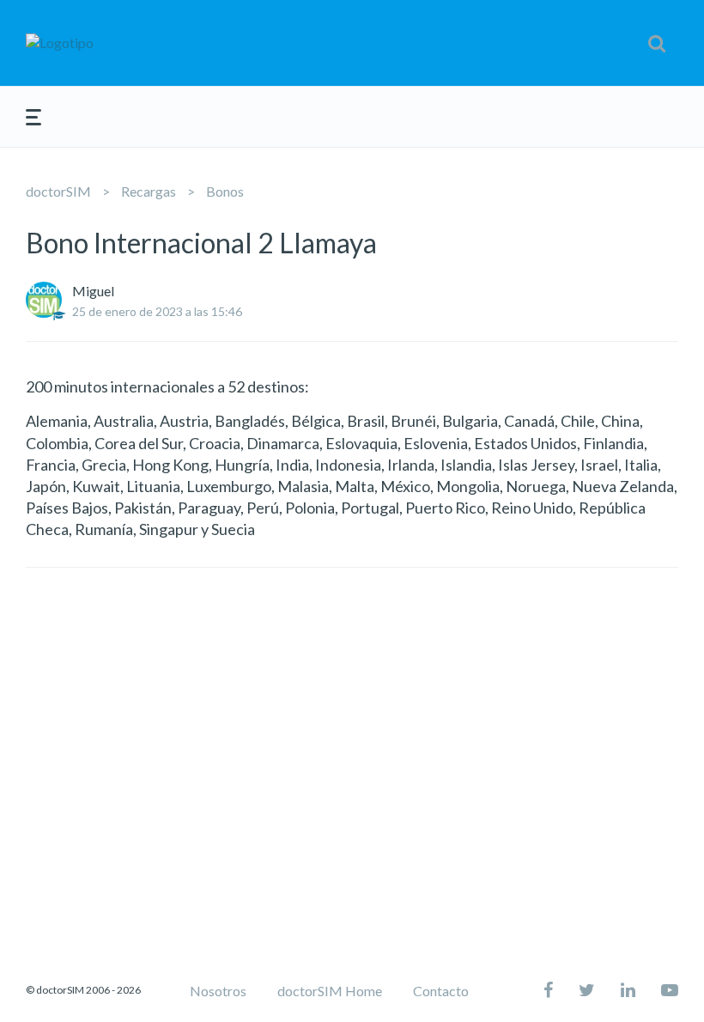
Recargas (148, 191)
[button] (657, 43)
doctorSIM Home (329, 990)
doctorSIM (58, 191)
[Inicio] (132, 42)
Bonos (225, 191)
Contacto (441, 990)
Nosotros (218, 990)
